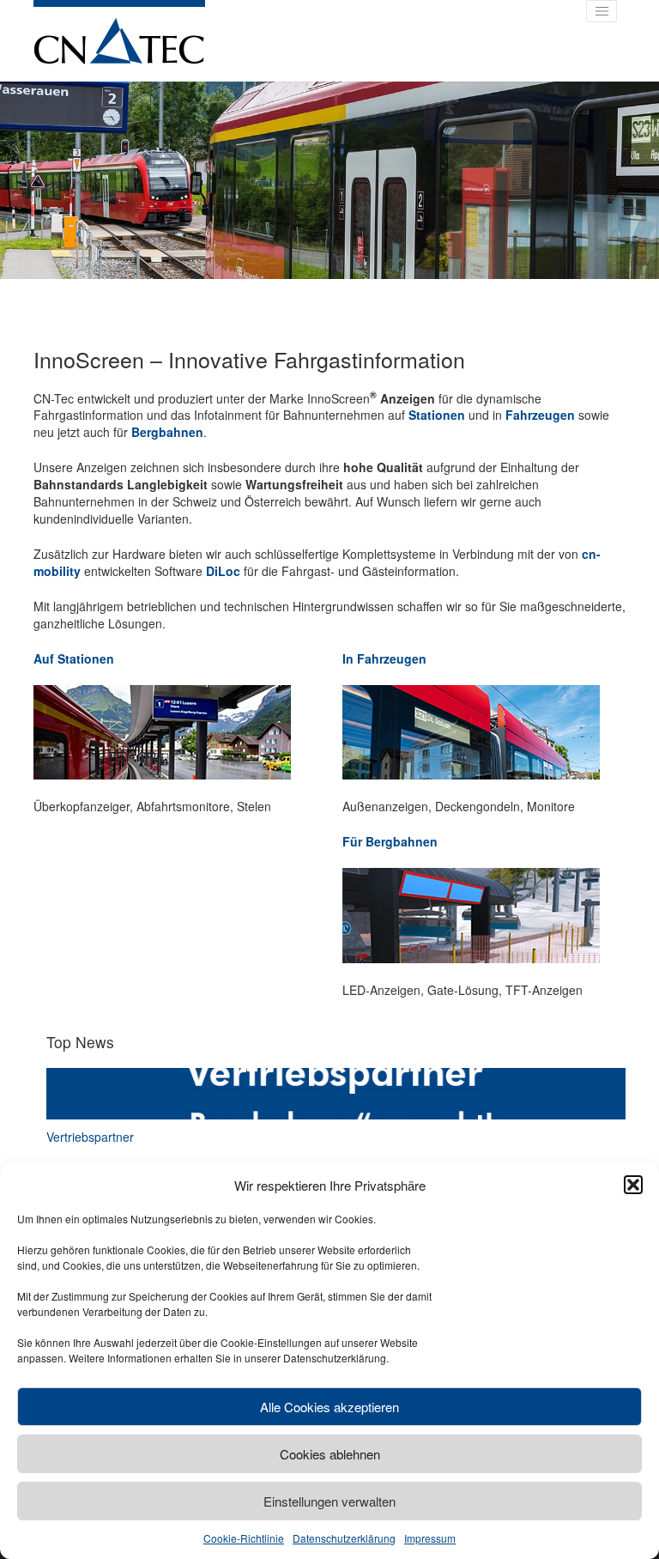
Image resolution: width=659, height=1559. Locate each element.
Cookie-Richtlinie (243, 1538)
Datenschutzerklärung (344, 1538)
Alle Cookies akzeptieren (329, 1407)
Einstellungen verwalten (329, 1501)
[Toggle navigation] (601, 11)
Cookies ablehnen (330, 1454)
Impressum (430, 1538)
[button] (633, 1184)
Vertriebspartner (90, 1136)
